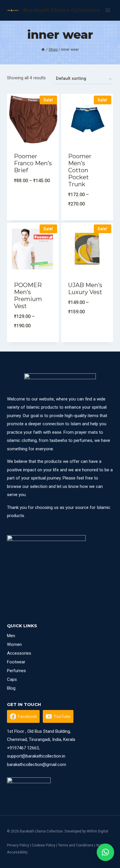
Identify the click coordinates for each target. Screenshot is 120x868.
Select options (33, 219)
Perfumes (16, 670)
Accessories (19, 653)
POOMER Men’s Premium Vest (28, 296)
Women (14, 644)
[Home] (43, 49)
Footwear (16, 662)
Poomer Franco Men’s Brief (33, 163)
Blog (11, 688)
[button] (105, 852)
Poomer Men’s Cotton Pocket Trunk (79, 170)
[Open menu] (107, 10)
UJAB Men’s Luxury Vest (85, 289)
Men (11, 635)
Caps (12, 679)
